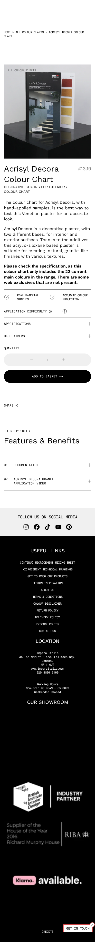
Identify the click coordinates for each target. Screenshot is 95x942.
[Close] (92, 924)
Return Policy (47, 610)
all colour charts (30, 32)
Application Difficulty (25, 311)
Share (8, 405)
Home (7, 32)
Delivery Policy (47, 617)
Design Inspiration (48, 583)
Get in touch (78, 928)
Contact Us (47, 631)
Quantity (11, 348)
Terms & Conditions (48, 597)
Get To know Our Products (47, 576)
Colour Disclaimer (47, 603)
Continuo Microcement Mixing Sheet (47, 562)
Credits (47, 931)
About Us (47, 590)
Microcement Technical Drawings (48, 569)
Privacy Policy (47, 624)
